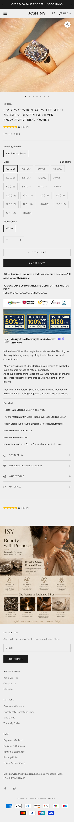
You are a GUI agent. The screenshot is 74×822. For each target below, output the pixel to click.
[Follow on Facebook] (5, 788)
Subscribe (15, 659)
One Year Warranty (13, 706)
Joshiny (7, 104)
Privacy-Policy (11, 757)
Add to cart (37, 252)
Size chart (65, 161)
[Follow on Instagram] (14, 788)
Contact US (9, 683)
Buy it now (37, 262)
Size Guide (9, 717)
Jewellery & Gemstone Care (18, 711)
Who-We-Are (11, 677)
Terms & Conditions (14, 763)
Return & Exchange (14, 751)
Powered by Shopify (45, 798)
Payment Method (12, 740)
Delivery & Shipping (14, 746)
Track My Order (11, 723)
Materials (8, 689)
